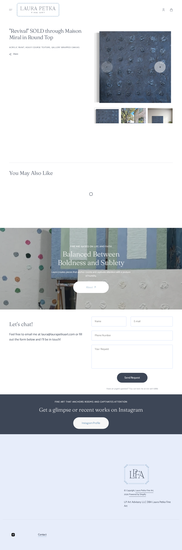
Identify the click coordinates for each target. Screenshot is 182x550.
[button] (11, 10)
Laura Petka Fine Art (144, 490)
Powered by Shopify (137, 494)
